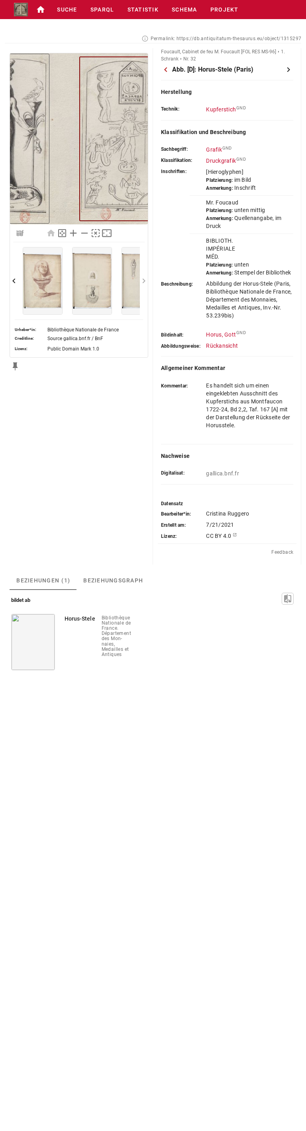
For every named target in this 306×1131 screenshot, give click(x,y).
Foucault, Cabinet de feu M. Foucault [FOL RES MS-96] (218, 52)
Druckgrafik (221, 161)
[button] (40, 9)
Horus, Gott (221, 334)
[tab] (43, 580)
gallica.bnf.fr (222, 473)
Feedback (282, 552)
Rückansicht (222, 346)
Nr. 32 (189, 59)
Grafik (214, 149)
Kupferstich (221, 109)
